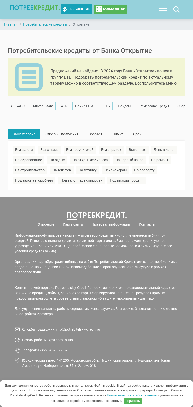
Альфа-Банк (43, 106)
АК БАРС (17, 106)
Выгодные (137, 149)
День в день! (164, 149)
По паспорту (144, 170)
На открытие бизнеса (90, 160)
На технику (88, 170)
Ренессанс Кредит (154, 106)
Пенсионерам (115, 170)
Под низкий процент (126, 180)
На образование (28, 160)
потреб (35, 7)
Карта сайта (73, 224)
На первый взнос (129, 160)
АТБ (64, 106)
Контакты (147, 224)
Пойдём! (125, 106)
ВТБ (106, 106)
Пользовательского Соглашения (132, 395)
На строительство (30, 170)
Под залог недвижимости (81, 180)
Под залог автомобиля (34, 180)
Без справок (111, 149)
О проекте (46, 224)
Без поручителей (79, 149)
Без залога (24, 149)
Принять (133, 401)
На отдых (57, 160)
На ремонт (159, 160)
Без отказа (49, 149)
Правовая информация (111, 224)
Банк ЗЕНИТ (85, 106)
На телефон (61, 170)
